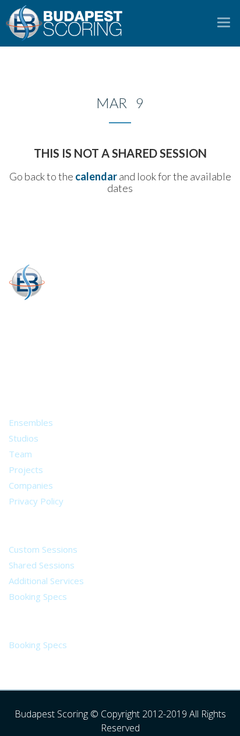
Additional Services (46, 580)
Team (20, 454)
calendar (96, 176)
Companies (31, 485)
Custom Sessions (43, 549)
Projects (26, 469)
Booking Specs (38, 596)
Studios (23, 438)
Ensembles (31, 422)
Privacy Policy (36, 501)
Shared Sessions (42, 565)
